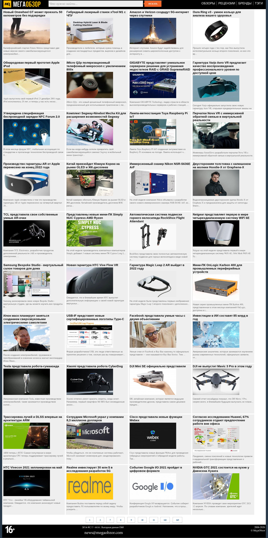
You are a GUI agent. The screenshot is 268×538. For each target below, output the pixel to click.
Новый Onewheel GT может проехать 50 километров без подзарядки (32, 13)
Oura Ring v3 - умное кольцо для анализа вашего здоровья (217, 13)
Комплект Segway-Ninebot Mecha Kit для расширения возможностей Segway (96, 115)
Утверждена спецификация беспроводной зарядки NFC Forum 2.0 (31, 115)
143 (177, 520)
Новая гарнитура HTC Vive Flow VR (92, 265)
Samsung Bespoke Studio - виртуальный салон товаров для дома (33, 266)
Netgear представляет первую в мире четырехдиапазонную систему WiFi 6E (221, 216)
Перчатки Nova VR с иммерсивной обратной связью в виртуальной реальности (218, 117)
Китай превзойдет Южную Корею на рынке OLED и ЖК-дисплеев (93, 165)
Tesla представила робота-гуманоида (31, 366)
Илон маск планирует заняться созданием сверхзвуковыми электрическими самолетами (26, 319)
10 (142, 520)
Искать (152, 3)
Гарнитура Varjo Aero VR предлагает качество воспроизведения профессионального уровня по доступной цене (219, 68)
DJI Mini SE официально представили (158, 366)
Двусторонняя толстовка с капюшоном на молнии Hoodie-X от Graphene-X (222, 165)
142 (165, 520)
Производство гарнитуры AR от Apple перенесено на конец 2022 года (31, 165)
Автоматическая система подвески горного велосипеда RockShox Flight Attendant (157, 218)
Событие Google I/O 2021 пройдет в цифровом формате (156, 469)
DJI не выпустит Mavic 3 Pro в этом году (222, 366)
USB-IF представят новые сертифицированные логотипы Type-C (95, 317)
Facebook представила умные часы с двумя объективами (157, 317)
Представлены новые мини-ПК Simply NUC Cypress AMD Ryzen (95, 216)
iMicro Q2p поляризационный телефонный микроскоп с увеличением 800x (96, 66)
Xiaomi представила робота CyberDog (95, 366)
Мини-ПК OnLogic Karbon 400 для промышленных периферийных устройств (217, 268)
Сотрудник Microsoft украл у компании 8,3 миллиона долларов (95, 418)
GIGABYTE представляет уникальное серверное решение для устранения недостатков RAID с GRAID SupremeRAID (160, 66)
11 (154, 520)
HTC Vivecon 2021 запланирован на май (32, 467)
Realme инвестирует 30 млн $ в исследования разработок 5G (90, 469)
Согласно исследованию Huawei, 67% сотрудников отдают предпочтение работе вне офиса (221, 420)
